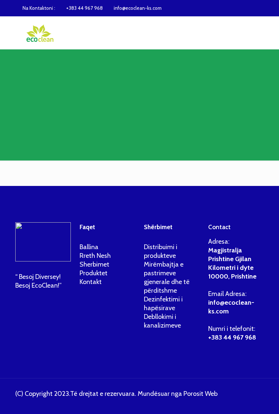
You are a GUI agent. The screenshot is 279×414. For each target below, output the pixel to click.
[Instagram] (246, 8)
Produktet (94, 273)
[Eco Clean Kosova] (39, 32)
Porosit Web (200, 394)
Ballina (89, 247)
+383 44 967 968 (84, 8)
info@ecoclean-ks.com (138, 8)
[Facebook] (236, 8)
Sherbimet (94, 264)
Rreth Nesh (95, 256)
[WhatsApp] (226, 8)
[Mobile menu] (252, 33)
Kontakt (91, 282)
